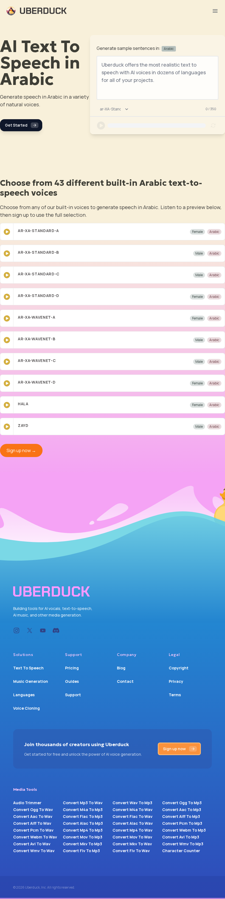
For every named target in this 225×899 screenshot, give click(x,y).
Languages (24, 694)
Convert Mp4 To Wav (133, 830)
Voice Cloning (26, 708)
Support (73, 694)
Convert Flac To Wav (133, 816)
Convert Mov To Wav (132, 837)
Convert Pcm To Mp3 (182, 823)
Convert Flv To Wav (131, 850)
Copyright (179, 667)
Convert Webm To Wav (35, 837)
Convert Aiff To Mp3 (181, 816)
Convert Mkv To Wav (132, 843)
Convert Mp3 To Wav (83, 802)
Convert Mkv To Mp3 (82, 843)
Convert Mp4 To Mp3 (83, 830)
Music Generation (30, 681)
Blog (121, 667)
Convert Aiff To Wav (32, 823)
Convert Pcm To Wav (33, 830)
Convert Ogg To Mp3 (182, 802)
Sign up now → (21, 450)
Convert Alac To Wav (133, 823)
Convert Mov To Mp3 (82, 837)
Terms (175, 694)
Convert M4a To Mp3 (83, 809)
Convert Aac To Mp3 (181, 809)
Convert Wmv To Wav (34, 850)
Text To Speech (28, 667)
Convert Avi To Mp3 (180, 837)
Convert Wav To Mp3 (132, 802)
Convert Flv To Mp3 (81, 850)
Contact (125, 681)
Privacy (176, 681)
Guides (72, 681)
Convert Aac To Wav (32, 816)
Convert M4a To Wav (133, 809)
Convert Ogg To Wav (33, 809)
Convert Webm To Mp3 (184, 830)
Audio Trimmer (27, 802)
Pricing (72, 667)
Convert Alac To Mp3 (83, 823)
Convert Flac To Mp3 (83, 816)
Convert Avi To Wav (31, 843)
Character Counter (181, 850)
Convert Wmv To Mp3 (182, 843)
